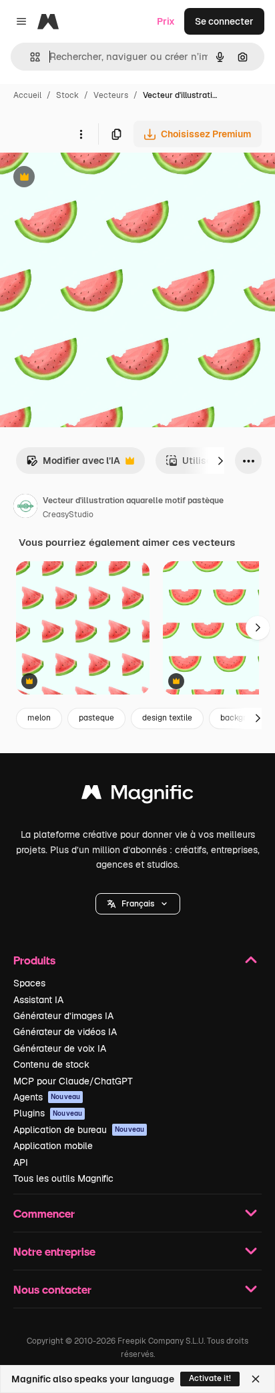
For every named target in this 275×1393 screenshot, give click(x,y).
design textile (167, 717)
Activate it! (210, 1378)
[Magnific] (137, 795)
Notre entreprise (54, 1251)
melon (39, 717)
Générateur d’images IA (63, 1016)
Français (137, 903)
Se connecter (224, 21)
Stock (67, 95)
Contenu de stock (51, 1064)
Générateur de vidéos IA (65, 1032)
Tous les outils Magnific (63, 1178)
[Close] (256, 1379)
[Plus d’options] (80, 134)
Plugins (47, 1113)
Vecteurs (110, 95)
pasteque (96, 717)
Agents (46, 1097)
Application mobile (53, 1146)
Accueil (27, 95)
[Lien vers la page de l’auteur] (25, 508)
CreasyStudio (68, 514)
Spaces (29, 983)
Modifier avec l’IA (73, 464)
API (20, 1162)
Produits (34, 960)
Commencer (44, 1213)
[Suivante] (220, 460)
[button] (137, 903)
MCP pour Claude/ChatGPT (73, 1081)
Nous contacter (52, 1289)
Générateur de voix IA (59, 1048)
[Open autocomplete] (29, 57)
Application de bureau (78, 1130)
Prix (166, 21)
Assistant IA (38, 1000)
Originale (88, 178)
